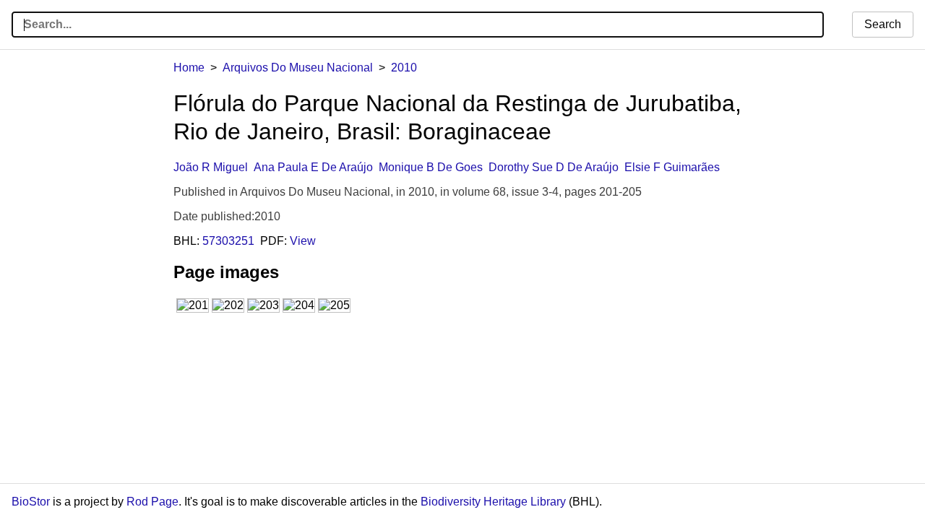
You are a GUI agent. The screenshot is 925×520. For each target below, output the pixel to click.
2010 (404, 67)
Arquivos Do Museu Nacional (298, 67)
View (303, 241)
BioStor (31, 501)
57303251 (228, 241)
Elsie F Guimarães (672, 167)
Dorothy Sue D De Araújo (554, 167)
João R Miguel (210, 167)
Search (882, 24)
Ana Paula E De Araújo (313, 167)
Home (189, 67)
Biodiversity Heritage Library (493, 501)
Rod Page (152, 501)
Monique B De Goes (431, 167)
